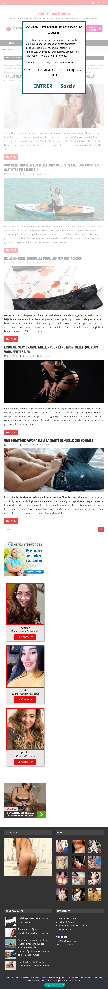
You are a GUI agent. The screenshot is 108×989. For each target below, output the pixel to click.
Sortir (67, 86)
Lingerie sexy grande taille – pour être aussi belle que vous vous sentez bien (51, 349)
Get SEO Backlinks (64, 944)
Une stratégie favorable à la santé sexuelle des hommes (48, 440)
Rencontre (45, 356)
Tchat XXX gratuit (67, 922)
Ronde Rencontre (67, 918)
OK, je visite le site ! (55, 985)
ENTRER (43, 86)
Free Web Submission (66, 940)
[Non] (104, 981)
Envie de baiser (66, 929)
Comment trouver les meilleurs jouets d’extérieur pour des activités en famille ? (33, 944)
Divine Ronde (28, 356)
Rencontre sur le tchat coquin (73, 925)
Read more (11, 339)
